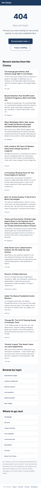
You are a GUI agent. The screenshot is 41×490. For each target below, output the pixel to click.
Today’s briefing (20, 48)
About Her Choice (10, 456)
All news (7, 422)
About (14, 487)
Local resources (9, 439)
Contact (7, 450)
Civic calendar (9, 434)
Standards (34, 487)
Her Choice (6, 3)
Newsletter (8, 445)
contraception (9, 392)
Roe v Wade (8, 403)
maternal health (9, 398)
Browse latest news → (20, 41)
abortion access (9, 387)
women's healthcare (11, 381)
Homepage (8, 417)
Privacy (27, 487)
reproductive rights (10, 375)
